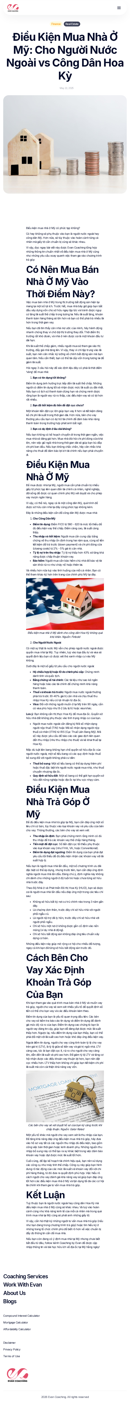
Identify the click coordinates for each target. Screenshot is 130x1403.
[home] (13, 8)
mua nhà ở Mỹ (46, 228)
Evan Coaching (76, 247)
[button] (119, 8)
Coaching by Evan (70, 1243)
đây (93, 574)
